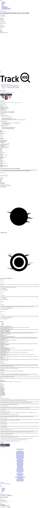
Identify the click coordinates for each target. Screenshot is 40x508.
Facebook (3, 447)
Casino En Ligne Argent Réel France (20, 476)
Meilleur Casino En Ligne (20, 468)
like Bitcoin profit (17, 122)
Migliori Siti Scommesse (20, 460)
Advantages (3, 2)
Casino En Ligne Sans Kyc (20, 471)
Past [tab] (2, 323)
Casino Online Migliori (20, 467)
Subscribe (9, 507)
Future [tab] (2, 324)
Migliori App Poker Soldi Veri (20, 480)
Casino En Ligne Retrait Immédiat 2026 (20, 477)
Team (2, 4)
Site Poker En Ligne (20, 475)
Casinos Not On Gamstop (20, 459)
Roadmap (3, 489)
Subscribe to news (10, 495)
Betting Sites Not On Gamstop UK (20, 457)
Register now (4, 32)
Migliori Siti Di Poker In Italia (20, 451)
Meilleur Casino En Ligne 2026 (20, 473)
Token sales (3, 3)
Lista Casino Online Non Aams (20, 470)
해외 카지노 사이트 (20, 472)
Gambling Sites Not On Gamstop (20, 453)
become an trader (2, 133)
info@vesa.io (2, 494)
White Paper (5, 494)
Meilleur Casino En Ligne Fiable (20, 469)
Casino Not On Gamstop (20, 464)
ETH (8, 143)
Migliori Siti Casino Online (5, 7)
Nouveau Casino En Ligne (20, 479)
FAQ (2, 5)
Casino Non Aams (20, 478)
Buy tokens (1, 157)
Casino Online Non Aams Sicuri (20, 452)
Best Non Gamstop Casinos (20, 454)
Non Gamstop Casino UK (20, 466)
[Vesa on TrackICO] (15, 82)
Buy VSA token (2, 183)
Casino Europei (4, 6)
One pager (8, 494)
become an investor (2, 131)
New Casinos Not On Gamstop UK (6, 8)
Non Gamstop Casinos (20, 458)
